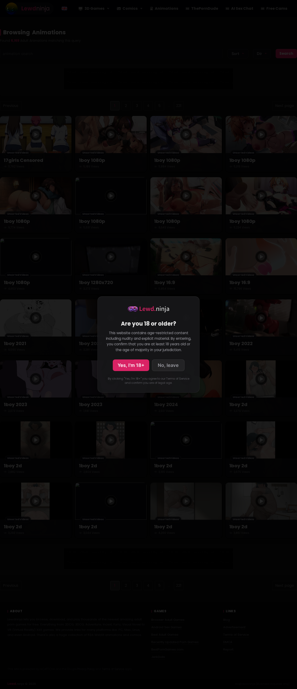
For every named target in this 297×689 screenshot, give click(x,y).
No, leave (168, 365)
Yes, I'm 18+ (131, 365)
